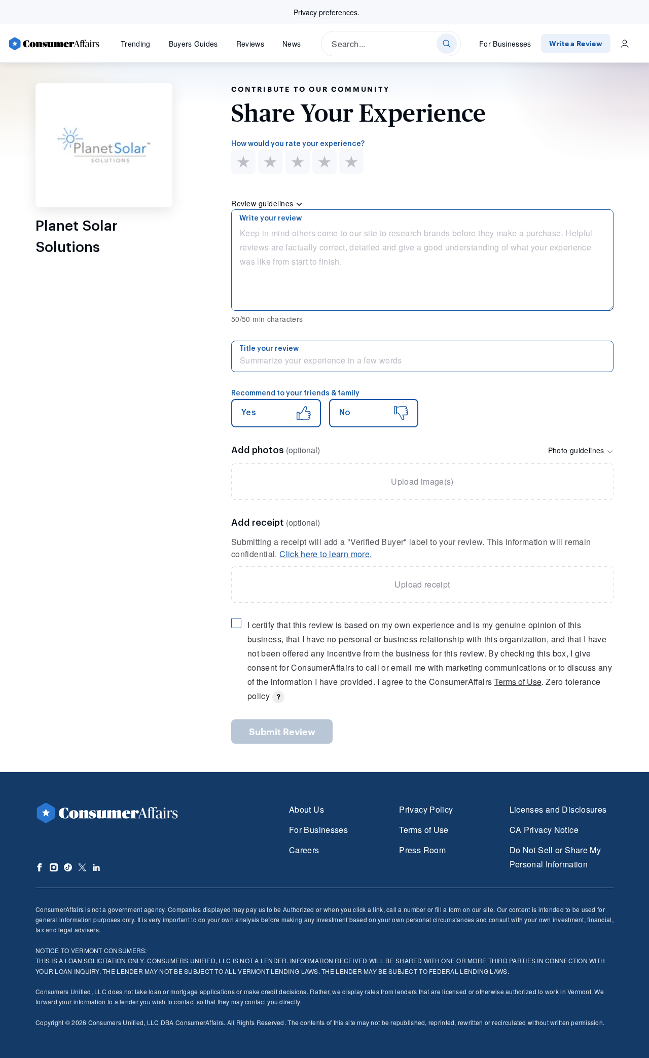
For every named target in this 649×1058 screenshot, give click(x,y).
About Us (306, 809)
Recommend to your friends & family (295, 393)
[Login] (624, 43)
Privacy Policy (426, 809)
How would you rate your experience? (298, 144)
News (291, 44)
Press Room (422, 850)
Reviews (250, 44)
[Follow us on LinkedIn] (96, 867)
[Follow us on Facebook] (39, 867)
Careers (304, 850)
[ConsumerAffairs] (53, 43)
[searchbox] (391, 43)
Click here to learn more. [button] (325, 554)
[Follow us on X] (82, 867)
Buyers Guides (193, 44)
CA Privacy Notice (544, 829)
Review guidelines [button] (263, 203)
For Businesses (505, 44)
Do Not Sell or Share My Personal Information (555, 857)
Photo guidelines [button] (577, 450)
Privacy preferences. (326, 12)
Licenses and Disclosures (558, 809)
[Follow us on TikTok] (68, 867)
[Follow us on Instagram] (54, 867)
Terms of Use (518, 681)
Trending (136, 44)
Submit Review (282, 731)
